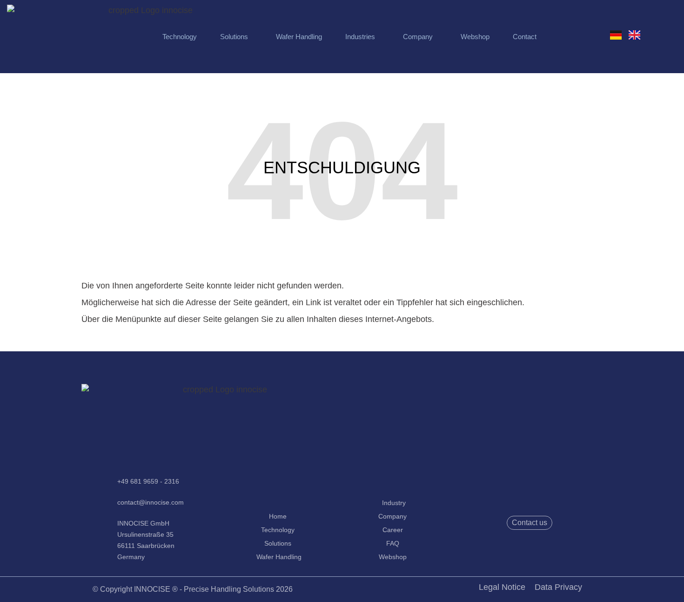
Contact (524, 37)
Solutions (234, 37)
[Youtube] (516, 548)
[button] (236, 36)
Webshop (475, 37)
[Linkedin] (542, 548)
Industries (360, 37)
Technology (179, 37)
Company (418, 37)
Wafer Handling (299, 37)
